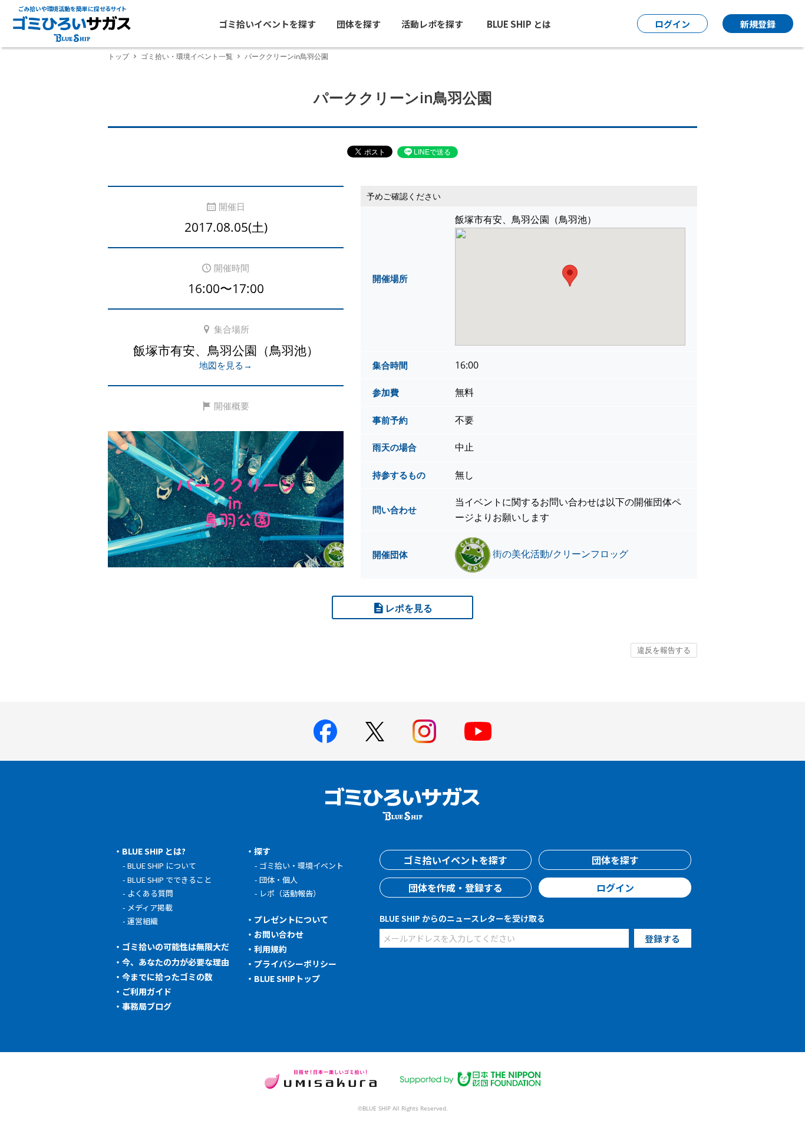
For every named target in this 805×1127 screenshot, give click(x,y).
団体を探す (358, 24)
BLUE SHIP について (161, 865)
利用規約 (270, 949)
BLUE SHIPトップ (287, 978)
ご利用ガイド (146, 991)
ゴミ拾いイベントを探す (267, 24)
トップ (118, 56)
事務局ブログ (146, 1006)
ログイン (615, 887)
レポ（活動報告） (290, 893)
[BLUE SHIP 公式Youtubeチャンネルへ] (477, 731)
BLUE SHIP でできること (169, 879)
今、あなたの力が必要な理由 (175, 962)
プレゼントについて (291, 919)
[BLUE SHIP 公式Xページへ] (374, 731)
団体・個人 (278, 879)
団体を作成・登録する (455, 887)
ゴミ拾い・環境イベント (301, 865)
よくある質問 (150, 893)
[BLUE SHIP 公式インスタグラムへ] (424, 731)
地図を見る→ (225, 365)
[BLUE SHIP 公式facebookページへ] (325, 731)
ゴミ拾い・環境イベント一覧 (187, 56)
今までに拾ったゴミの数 (167, 977)
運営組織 (142, 920)
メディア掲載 (150, 907)
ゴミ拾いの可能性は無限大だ (175, 946)
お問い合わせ (278, 934)
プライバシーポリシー (295, 964)
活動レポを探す (432, 24)
